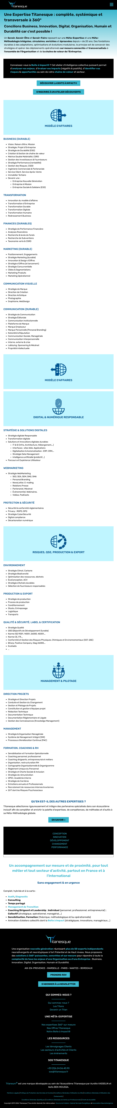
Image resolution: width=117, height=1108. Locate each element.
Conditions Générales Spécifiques (33, 1100)
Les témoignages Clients (59, 1046)
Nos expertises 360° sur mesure (59, 1024)
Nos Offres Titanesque (58, 1028)
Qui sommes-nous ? (58, 1002)
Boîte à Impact (56, 920)
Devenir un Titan (58, 1009)
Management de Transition (23, 906)
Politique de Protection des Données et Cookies (36, 1093)
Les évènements (58, 1053)
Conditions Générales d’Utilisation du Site (68, 1093)
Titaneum (12, 1083)
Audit (11, 896)
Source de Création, (63, 1103)
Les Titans (58, 1006)
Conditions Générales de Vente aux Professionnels (63, 1100)
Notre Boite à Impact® (58, 1031)
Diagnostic (21, 896)
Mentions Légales (13, 1093)
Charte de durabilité (88, 1100)
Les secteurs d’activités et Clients (58, 1050)
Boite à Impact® (40, 65)
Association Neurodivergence (103, 1103)
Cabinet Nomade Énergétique (80, 1103)
